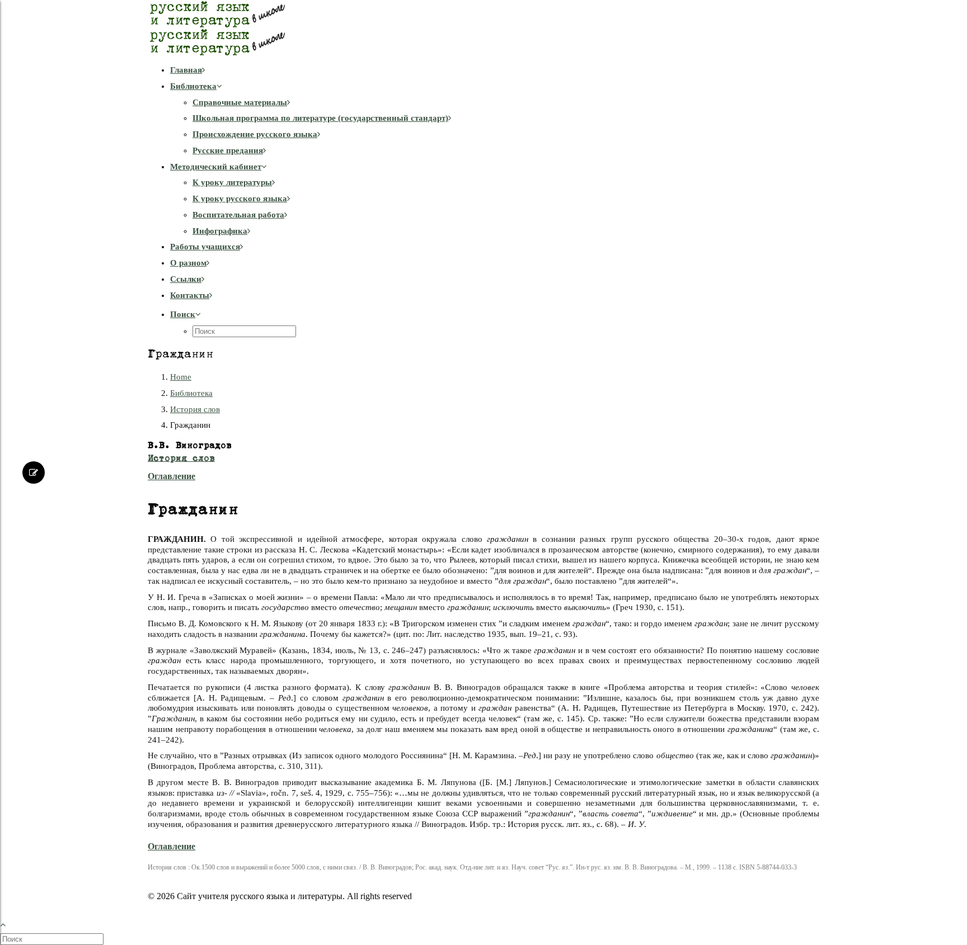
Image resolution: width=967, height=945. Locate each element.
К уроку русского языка (240, 198)
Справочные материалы (240, 102)
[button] (185, 314)
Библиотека (193, 86)
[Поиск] (53, 938)
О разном (188, 262)
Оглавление (171, 476)
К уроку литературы (232, 182)
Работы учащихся (205, 246)
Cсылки (185, 279)
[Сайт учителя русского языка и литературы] (483, 28)
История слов (195, 409)
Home (180, 376)
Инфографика (220, 230)
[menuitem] (494, 70)
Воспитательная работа (238, 214)
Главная (186, 69)
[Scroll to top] (9, 923)
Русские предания (228, 150)
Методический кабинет (215, 166)
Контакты (189, 295)
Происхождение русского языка (255, 134)
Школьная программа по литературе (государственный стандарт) (320, 118)
